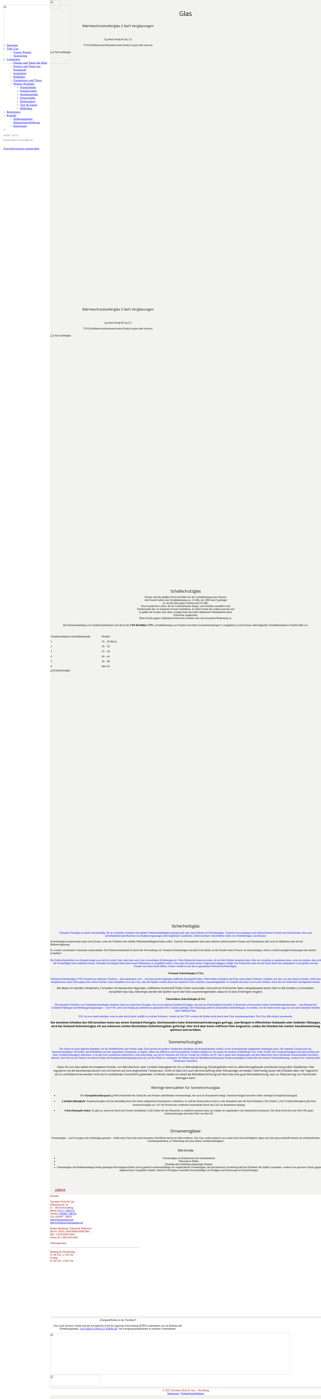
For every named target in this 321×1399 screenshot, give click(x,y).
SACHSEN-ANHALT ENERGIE (98, 1328)
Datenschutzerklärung (192, 1393)
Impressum (173, 1393)
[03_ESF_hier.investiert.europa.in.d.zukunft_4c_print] (75, 1384)
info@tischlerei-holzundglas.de (66, 1222)
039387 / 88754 (68, 1213)
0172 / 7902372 (66, 1210)
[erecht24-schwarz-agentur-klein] (21, 148)
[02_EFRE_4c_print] (170, 1373)
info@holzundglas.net (61, 1219)
